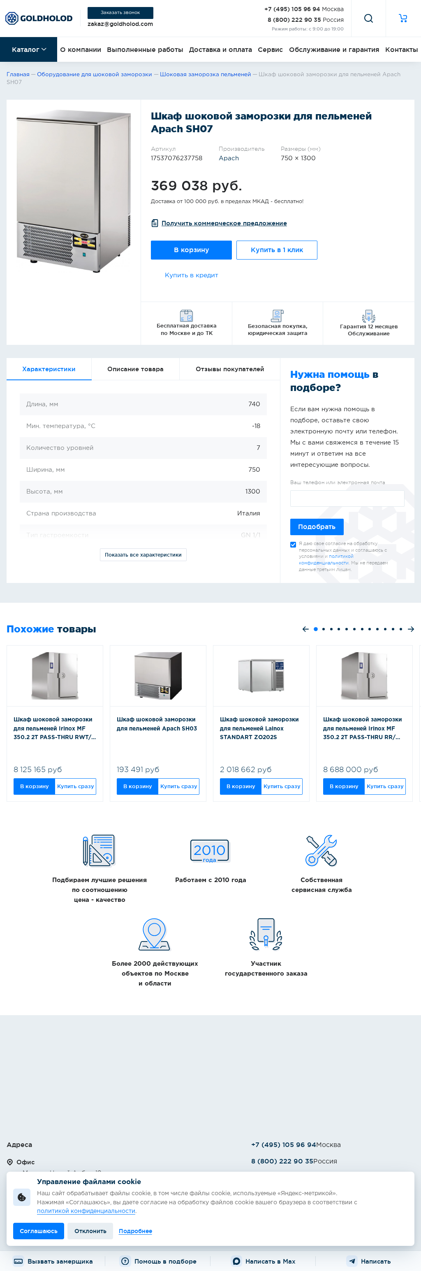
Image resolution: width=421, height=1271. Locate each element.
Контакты (401, 49)
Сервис (270, 49)
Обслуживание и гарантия (334, 49)
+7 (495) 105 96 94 (292, 9)
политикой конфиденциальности (86, 1211)
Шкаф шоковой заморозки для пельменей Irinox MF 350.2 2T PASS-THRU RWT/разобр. (53, 729)
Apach (229, 158)
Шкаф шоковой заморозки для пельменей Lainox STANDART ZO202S (259, 728)
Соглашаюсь (39, 1231)
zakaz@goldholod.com (120, 24)
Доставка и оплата (220, 49)
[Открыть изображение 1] (73, 191)
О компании (80, 49)
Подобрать (316, 526)
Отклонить (90, 1231)
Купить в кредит (191, 275)
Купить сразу (75, 786)
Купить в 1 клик (277, 249)
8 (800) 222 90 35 (294, 19)
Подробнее (135, 1231)
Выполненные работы (145, 49)
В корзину (191, 249)
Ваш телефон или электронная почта (337, 482)
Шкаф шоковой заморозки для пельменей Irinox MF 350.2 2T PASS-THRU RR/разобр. (362, 729)
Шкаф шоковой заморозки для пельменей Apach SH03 (157, 724)
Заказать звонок (120, 13)
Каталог (25, 49)
